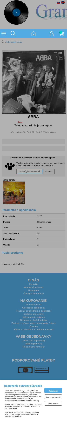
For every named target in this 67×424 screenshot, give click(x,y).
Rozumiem (53, 391)
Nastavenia (53, 404)
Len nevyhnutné (53, 397)
